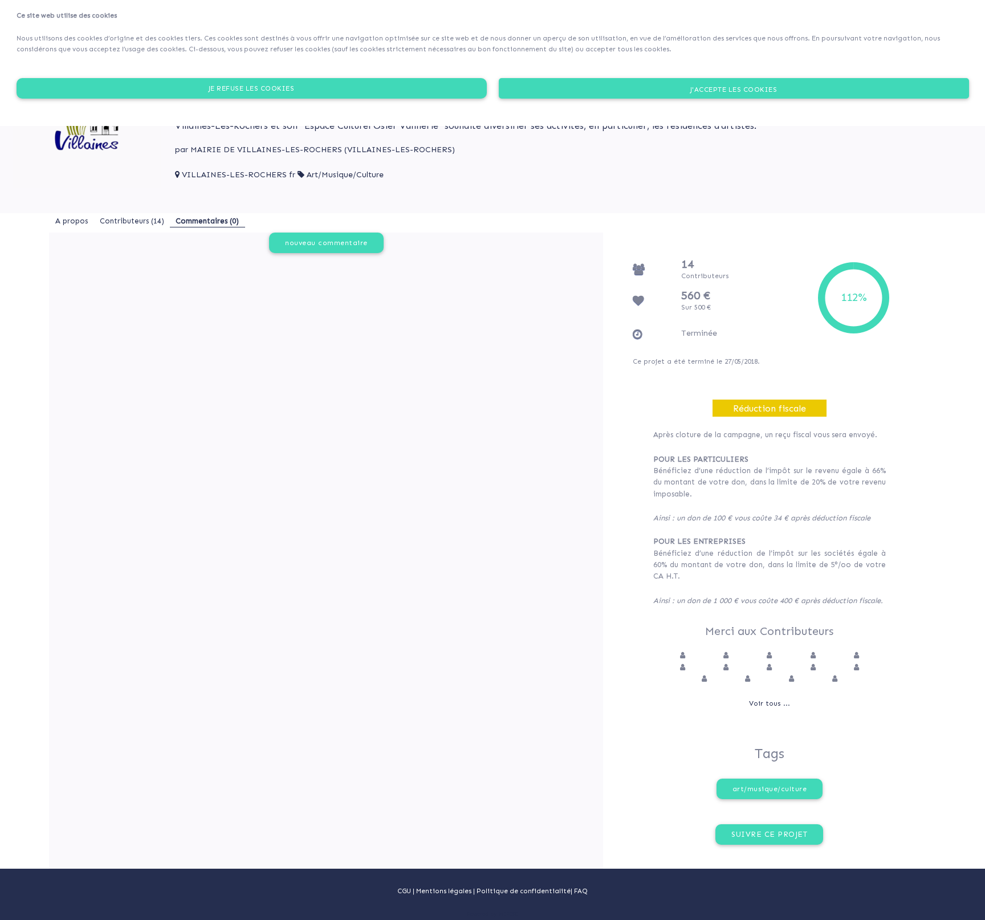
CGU (404, 891)
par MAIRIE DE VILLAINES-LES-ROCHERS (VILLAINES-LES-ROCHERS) (315, 149)
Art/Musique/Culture (345, 175)
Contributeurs (132, 221)
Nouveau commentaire (326, 243)
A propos (71, 221)
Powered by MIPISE (492, 914)
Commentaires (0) (207, 221)
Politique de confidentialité (524, 891)
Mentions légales (444, 891)
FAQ (581, 891)
